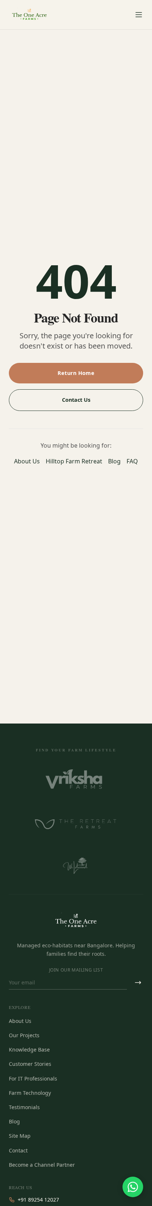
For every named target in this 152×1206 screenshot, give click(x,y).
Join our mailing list (76, 970)
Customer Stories (30, 1063)
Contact (18, 1150)
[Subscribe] (138, 983)
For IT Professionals (33, 1078)
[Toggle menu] (138, 14)
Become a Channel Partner (42, 1164)
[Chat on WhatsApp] (132, 1187)
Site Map (20, 1135)
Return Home (76, 372)
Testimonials (24, 1107)
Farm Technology (30, 1092)
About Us (27, 461)
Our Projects (24, 1035)
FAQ (132, 461)
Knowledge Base (29, 1049)
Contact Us (76, 399)
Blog (114, 461)
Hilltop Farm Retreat (74, 461)
